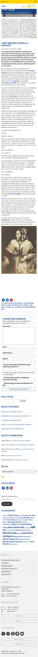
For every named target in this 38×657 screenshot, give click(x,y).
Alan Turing (13, 515)
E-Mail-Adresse (8, 353)
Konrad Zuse (9, 533)
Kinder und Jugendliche (9, 569)
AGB (19, 651)
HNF (20, 49)
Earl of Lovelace (6, 305)
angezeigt (16, 81)
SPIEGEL (12, 542)
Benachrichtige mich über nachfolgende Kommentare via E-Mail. (16, 379)
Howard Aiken (27, 527)
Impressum (4, 651)
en (4, 2)
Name (5, 347)
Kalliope (26, 305)
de (2, 2)
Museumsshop (6, 572)
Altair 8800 (20, 515)
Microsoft (16, 536)
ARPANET (12, 518)
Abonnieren (6, 504)
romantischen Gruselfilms (13, 194)
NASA (29, 536)
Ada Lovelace (9, 303)
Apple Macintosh (6, 518)
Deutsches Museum (14, 522)
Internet (17, 530)
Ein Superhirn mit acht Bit (13, 455)
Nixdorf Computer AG (10, 539)
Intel (9, 530)
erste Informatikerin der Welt (14, 82)
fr (6, 2)
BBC (22, 518)
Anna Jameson (13, 96)
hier (30, 121)
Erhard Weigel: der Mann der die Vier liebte (15, 416)
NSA (19, 539)
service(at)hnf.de (11, 596)
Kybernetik (19, 533)
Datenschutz (13, 651)
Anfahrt (18, 616)
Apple (33, 515)
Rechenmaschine (25, 539)
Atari (16, 518)
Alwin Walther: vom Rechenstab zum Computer (20, 445)
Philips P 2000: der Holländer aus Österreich (16, 425)
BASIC (19, 518)
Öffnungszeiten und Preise (10, 560)
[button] (3, 300)
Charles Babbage (28, 303)
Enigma (18, 524)
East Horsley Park (17, 305)
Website (5, 359)
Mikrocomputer (24, 536)
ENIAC (14, 524)
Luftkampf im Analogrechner (11, 420)
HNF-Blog (18, 644)
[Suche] (35, 2)
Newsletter (18, 639)
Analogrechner (27, 515)
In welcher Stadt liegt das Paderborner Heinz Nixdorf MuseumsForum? (17, 366)
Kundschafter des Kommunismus (12, 429)
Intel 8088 (12, 530)
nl (7, 2)
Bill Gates (26, 518)
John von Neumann (25, 530)
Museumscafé (6, 574)
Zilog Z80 (12, 544)
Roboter (6, 541)
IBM (33, 527)
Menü (3, 6)
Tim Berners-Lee (26, 542)
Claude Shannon (19, 520)
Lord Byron (9, 307)
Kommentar (7, 326)
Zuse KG (15, 544)
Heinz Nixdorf (14, 527)
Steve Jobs (19, 542)
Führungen (5, 563)
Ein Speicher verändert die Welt (11, 412)
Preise (18, 621)
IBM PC (5, 530)
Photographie (5, 220)
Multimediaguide (6, 566)
